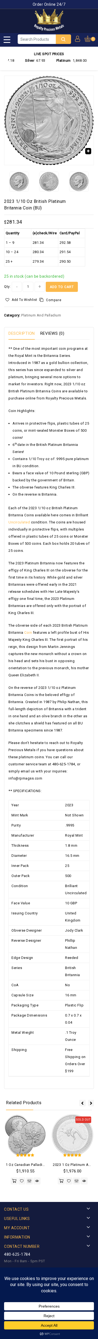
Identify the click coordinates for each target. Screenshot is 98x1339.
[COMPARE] (29, 1180)
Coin (28, 632)
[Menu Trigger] (7, 39)
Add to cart (62, 287)
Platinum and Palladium (41, 315)
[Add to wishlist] (21, 1180)
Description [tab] (21, 333)
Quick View (37, 1180)
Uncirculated (19, 522)
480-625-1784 (17, 1254)
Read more (61, 1180)
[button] (88, 151)
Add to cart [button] (14, 1180)
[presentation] (82, 1103)
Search (63, 39)
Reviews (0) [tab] (52, 333)
